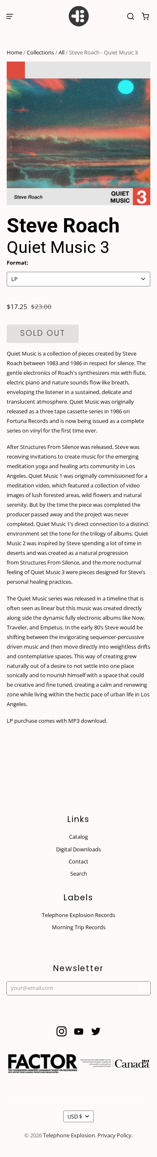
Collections (40, 52)
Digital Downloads (78, 849)
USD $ (74, 1116)
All (61, 52)
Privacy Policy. (115, 1135)
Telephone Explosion (69, 1135)
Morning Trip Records (79, 927)
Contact (78, 861)
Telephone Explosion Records (78, 915)
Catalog (78, 836)
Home (14, 52)
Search (78, 873)
